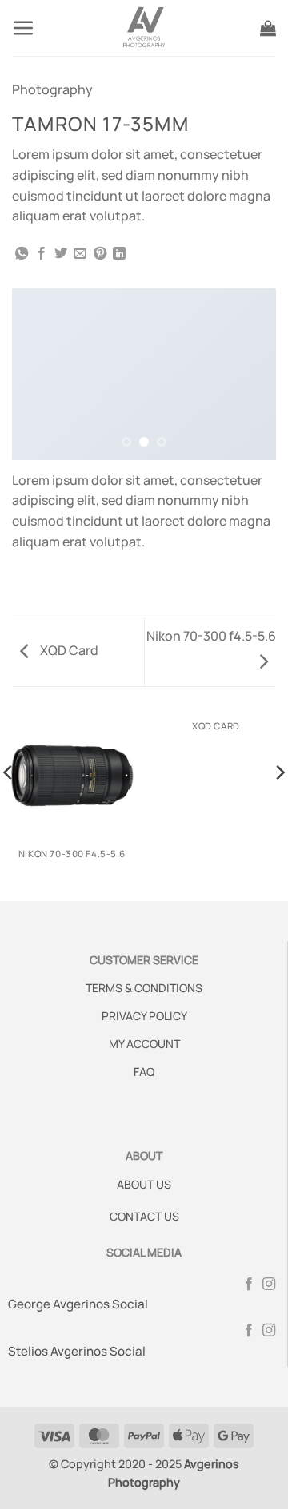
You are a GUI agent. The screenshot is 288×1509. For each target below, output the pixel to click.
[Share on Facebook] (41, 254)
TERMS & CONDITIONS (144, 987)
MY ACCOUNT (144, 1043)
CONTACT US (144, 1216)
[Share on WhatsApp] (21, 254)
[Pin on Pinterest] (100, 254)
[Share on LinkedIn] (119, 254)
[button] (23, 28)
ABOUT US (144, 1184)
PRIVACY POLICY (144, 1015)
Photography (52, 89)
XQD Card (68, 650)
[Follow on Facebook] (248, 1284)
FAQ (144, 1071)
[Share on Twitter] (60, 254)
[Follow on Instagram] (268, 1284)
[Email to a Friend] (80, 254)
